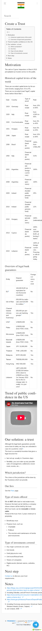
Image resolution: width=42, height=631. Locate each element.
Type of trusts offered (17, 51)
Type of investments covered (19, 53)
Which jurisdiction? (16, 46)
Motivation (11, 35)
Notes (10, 58)
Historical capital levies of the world (21, 37)
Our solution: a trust (14, 44)
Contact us (9, 576)
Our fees (13, 49)
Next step (11, 56)
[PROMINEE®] (21, 5)
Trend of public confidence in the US (20, 42)
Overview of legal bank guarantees (21, 39)
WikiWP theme (32, 621)
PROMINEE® (11, 621)
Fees (12, 491)
